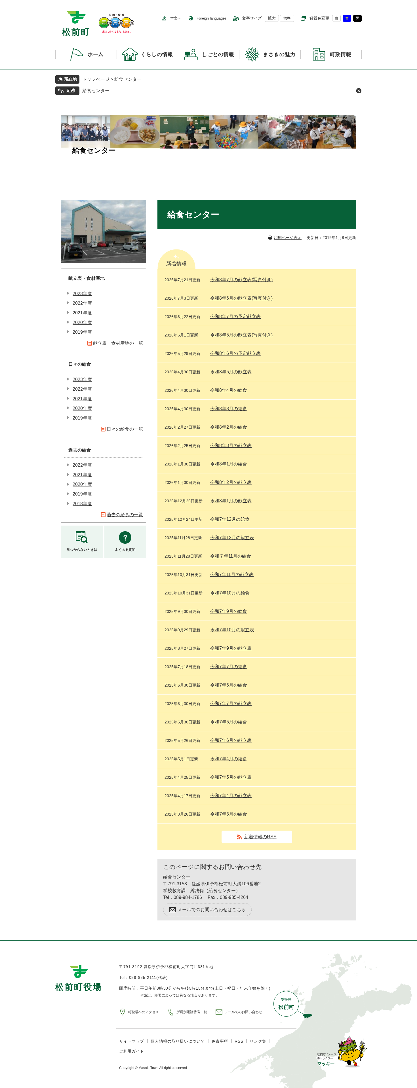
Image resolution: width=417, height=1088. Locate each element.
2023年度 (82, 293)
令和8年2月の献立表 (231, 482)
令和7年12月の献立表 (232, 537)
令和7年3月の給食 (228, 814)
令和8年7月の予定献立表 (235, 316)
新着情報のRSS (260, 836)
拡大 (272, 18)
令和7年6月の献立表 (231, 740)
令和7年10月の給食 (230, 592)
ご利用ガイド (131, 1051)
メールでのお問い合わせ (243, 1012)
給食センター (95, 90)
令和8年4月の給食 (228, 390)
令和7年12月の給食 (230, 519)
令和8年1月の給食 (228, 464)
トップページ (95, 79)
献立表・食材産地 (86, 278)
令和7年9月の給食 (228, 611)
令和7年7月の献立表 (231, 703)
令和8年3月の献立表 (231, 445)
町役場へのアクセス (143, 1012)
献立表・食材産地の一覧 (118, 343)
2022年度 (82, 303)
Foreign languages (212, 18)
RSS (239, 1041)
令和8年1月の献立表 (231, 500)
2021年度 (82, 312)
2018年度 (82, 503)
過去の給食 (79, 450)
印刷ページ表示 (288, 237)
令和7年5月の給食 (228, 721)
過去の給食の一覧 (125, 514)
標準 (287, 18)
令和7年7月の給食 (228, 666)
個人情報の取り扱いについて (178, 1041)
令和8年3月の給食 (228, 408)
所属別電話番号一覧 (191, 1012)
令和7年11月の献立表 (232, 574)
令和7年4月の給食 (228, 758)
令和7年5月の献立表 (231, 777)
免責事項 (219, 1041)
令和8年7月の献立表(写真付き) (241, 279)
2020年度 (82, 322)
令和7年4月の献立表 (231, 795)
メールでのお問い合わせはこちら (212, 909)
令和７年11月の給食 (230, 556)
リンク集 (258, 1041)
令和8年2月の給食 (228, 427)
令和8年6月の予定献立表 (235, 353)
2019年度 (82, 332)
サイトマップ (131, 1041)
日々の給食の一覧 (125, 429)
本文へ (175, 18)
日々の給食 (79, 364)
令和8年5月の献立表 (231, 371)
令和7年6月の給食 (228, 685)
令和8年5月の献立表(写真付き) (241, 335)
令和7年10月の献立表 (232, 629)
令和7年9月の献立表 (231, 648)
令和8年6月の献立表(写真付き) (241, 298)
